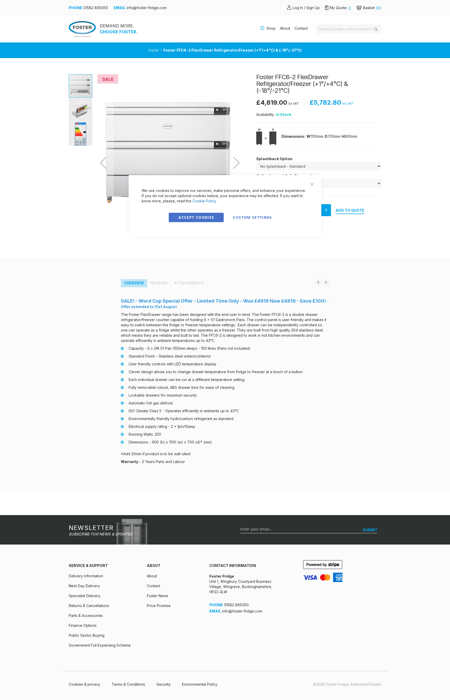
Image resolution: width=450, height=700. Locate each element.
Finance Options (83, 625)
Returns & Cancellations (89, 605)
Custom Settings (252, 217)
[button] (103, 163)
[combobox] (348, 29)
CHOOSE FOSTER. (119, 31)
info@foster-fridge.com (147, 7)
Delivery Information (86, 576)
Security (164, 684)
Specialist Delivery (85, 595)
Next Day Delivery (84, 586)
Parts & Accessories (86, 615)
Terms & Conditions (128, 684)
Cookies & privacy (84, 684)
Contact (301, 28)
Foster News (157, 595)
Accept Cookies (196, 217)
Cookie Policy (204, 201)
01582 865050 (95, 7)
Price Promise (159, 605)
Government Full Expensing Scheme (100, 645)
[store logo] (82, 29)
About (285, 28)
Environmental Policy (199, 684)
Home (154, 50)
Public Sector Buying (86, 635)
